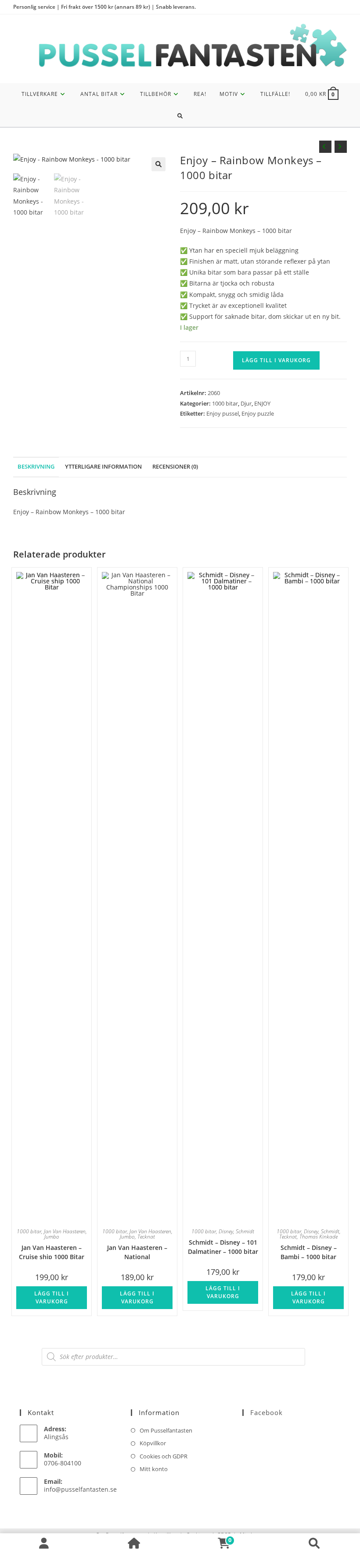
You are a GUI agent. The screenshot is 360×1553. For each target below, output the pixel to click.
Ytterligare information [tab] (103, 466)
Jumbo (51, 1236)
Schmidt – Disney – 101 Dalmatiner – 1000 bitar (223, 1246)
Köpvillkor (153, 1443)
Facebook (266, 1412)
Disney (226, 1231)
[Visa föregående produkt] (325, 147)
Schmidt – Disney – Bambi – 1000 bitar (309, 1251)
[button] (158, 164)
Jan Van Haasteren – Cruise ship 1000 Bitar (51, 1251)
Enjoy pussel (222, 413)
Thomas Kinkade (318, 1236)
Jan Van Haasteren (65, 1231)
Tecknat (146, 1236)
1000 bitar (225, 403)
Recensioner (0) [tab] (175, 466)
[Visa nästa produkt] (341, 147)
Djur (246, 403)
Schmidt (245, 1231)
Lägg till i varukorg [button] (51, 1297)
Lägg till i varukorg (276, 360)
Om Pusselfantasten (166, 1430)
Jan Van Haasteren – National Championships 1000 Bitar (137, 1251)
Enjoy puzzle (257, 413)
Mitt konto (154, 1469)
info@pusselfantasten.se (80, 1489)
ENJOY (262, 403)
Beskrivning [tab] (36, 466)
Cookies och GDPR (163, 1456)
